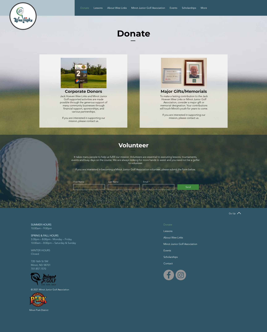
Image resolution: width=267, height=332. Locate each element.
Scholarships (170, 256)
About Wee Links (173, 237)
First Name (79, 182)
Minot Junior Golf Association (180, 244)
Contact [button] (168, 263)
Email (145, 182)
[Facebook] (168, 275)
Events (167, 250)
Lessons (167, 231)
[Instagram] (181, 275)
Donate (167, 224)
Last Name (113, 182)
